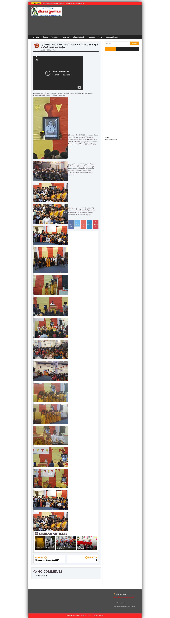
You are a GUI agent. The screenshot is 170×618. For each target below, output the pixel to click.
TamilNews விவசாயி (87, 616)
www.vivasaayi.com (119, 603)
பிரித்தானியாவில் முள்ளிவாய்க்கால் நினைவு (52, 3)
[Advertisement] (103, 20)
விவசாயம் (92, 37)
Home (37, 37)
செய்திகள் (55, 37)
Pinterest (95, 225)
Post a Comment (41, 576)
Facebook (71, 225)
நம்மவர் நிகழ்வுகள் (78, 37)
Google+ (83, 225)
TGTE (100, 37)
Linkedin (89, 225)
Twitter (77, 224)
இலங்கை (45, 37)
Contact (66, 37)
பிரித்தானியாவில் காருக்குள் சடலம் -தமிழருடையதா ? (80, 3)
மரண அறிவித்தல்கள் (112, 37)
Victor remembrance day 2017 (47, 560)
